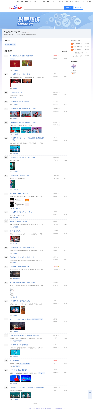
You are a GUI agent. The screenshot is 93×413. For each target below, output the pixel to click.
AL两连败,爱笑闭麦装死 (78, 53)
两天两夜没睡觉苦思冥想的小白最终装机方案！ (23, 282)
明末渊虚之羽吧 (16, 208)
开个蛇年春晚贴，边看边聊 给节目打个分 (21, 56)
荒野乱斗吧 (15, 227)
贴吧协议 (38, 408)
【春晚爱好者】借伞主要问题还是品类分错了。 (23, 247)
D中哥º (55, 338)
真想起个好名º (57, 372)
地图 (48, 1)
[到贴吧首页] (16, 7)
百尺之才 (56, 214)
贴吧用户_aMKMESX (57, 94)
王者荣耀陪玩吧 (16, 366)
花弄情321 (56, 247)
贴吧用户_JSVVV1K (57, 193)
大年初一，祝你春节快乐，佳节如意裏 (26, 319)
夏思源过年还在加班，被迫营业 (19, 194)
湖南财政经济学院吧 (17, 341)
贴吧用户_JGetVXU (57, 250)
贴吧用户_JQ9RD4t (57, 303)
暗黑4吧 (14, 262)
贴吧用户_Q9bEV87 (57, 58)
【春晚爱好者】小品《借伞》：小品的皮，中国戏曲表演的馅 (27, 387)
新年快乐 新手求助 (15, 231)
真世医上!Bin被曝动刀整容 (78, 56)
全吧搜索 (78, 7)
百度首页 (61, 1)
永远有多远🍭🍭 (57, 257)
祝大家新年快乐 (14, 360)
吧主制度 (49, 408)
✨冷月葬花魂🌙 (57, 101)
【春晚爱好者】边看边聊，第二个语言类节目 (23, 157)
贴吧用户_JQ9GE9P (57, 347)
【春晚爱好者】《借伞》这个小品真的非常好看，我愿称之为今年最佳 (27, 139)
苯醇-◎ (56, 160)
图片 (31, 1)
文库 (39, 1)
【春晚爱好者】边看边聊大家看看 (19, 175)
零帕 (55, 300)
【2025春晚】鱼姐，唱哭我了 (18, 370)
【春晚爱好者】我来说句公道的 (19, 345)
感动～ (55, 363)
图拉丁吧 (15, 297)
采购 (52, 1)
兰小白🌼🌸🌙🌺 (57, 138)
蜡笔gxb (56, 76)
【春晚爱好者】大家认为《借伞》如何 (21, 212)
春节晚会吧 (15, 70)
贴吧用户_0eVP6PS (57, 55)
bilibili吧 (15, 97)
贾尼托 (55, 319)
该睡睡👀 (56, 111)
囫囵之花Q (56, 178)
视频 (26, 1)
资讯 (22, 1)
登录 (67, 1)
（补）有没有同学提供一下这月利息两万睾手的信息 (24, 335)
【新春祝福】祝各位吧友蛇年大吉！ (20, 266)
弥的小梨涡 (57, 125)
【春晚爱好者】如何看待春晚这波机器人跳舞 (23, 108)
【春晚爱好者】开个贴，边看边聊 (19, 101)
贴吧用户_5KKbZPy (57, 92)
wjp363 (56, 104)
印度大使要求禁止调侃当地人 (78, 49)
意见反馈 (54, 408)
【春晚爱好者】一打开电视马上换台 (20, 301)
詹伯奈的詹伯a (57, 269)
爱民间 (55, 370)
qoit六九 (56, 390)
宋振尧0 (56, 230)
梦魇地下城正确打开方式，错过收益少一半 (22, 257)
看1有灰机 (56, 157)
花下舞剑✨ (57, 335)
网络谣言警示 (61, 408)
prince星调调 (57, 285)
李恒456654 (57, 140)
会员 (90, 1)
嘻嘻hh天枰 (57, 282)
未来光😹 (56, 266)
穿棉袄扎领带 (57, 212)
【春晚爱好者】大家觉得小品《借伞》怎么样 (23, 122)
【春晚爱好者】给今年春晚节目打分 (20, 74)
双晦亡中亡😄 (57, 74)
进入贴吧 (68, 7)
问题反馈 (77, 1)
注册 (71, 1)
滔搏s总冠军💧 (57, 259)
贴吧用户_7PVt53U (57, 360)
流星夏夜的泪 (57, 122)
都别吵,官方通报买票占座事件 (78, 47)
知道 (35, 1)
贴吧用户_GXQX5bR (57, 221)
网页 (18, 1)
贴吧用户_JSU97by (57, 224)
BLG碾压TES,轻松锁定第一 (78, 44)
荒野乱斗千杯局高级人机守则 (18, 221)
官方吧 (83, 1)
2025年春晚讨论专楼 (16, 92)
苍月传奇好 (57, 108)
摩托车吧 (15, 243)
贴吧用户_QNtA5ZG (57, 196)
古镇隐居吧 (15, 331)
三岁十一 (56, 344)
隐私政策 (43, 408)
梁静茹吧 (15, 383)
